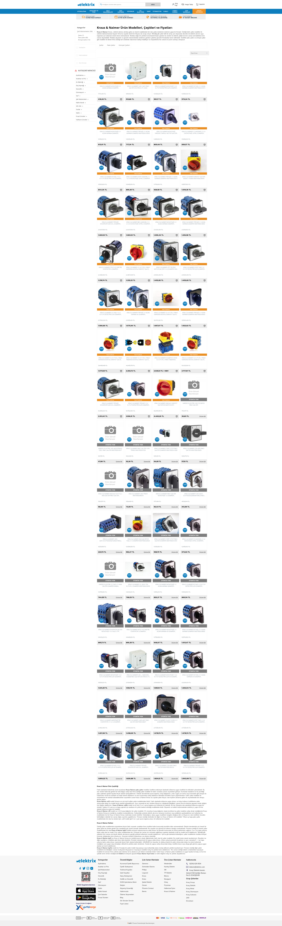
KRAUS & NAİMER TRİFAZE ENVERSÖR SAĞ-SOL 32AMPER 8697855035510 (138, 766)
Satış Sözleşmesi (126, 876)
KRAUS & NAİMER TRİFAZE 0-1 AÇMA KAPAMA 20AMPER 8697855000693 (138, 132)
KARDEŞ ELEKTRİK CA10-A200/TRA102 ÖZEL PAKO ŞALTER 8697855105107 (110, 449)
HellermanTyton (169, 888)
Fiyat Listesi (124, 904)
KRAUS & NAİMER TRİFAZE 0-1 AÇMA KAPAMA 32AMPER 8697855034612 (193, 223)
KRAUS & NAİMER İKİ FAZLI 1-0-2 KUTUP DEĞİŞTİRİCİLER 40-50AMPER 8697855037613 (110, 766)
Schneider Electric (148, 867)
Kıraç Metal (190, 888)
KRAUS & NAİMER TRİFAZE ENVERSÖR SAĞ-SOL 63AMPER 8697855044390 (110, 404)
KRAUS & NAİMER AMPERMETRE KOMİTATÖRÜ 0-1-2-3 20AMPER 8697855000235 (110, 721)
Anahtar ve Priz (93, 11)
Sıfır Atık (78, 106)
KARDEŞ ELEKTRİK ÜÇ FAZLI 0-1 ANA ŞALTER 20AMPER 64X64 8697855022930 (110, 585)
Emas (144, 876)
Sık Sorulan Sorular (127, 901)
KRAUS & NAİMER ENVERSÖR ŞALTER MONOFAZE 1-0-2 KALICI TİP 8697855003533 (110, 630)
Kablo (165, 11)
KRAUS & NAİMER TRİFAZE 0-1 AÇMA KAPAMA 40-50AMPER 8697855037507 (138, 313)
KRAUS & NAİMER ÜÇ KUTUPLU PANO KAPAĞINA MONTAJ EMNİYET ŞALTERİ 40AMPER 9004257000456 (110, 359)
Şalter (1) (81, 35)
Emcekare (189, 901)
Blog (121, 897)
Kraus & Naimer (169, 891)
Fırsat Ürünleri (199, 11)
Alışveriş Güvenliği (126, 888)
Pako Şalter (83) (83, 38)
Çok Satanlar (186, 11)
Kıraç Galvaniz (191, 895)
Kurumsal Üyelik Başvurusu (129, 863)
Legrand (145, 873)
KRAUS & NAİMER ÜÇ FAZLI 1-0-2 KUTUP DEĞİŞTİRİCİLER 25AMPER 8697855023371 (110, 313)
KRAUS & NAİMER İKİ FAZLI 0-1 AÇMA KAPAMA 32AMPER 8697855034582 (193, 630)
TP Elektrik (168, 873)
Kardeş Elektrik (169, 867)
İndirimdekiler (83, 55)
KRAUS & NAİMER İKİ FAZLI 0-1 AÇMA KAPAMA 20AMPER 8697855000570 (193, 87)
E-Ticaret (134, 923)
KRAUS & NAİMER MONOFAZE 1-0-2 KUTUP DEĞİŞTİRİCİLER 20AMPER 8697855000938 (166, 87)
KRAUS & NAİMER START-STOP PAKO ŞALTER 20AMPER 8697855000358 (165, 449)
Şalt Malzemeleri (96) (85, 31)
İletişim (122, 885)
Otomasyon (157, 11)
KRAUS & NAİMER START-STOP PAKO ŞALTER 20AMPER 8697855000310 (165, 540)
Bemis (144, 891)
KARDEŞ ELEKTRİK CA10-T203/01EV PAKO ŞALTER (194, 404)
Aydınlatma (81, 11)
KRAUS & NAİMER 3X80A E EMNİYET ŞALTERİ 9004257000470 (165, 404)
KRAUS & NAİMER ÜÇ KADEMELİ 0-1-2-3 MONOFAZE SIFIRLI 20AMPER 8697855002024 (194, 132)
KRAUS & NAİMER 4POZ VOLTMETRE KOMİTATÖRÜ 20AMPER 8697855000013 (138, 630)
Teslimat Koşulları (126, 870)
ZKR (187, 898)
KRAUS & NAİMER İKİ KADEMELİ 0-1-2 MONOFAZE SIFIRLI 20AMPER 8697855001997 (193, 540)
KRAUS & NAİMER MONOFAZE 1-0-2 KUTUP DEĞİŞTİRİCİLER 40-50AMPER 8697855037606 (166, 676)
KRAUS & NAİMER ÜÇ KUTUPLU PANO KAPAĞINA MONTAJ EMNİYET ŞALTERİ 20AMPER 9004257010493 (138, 268)
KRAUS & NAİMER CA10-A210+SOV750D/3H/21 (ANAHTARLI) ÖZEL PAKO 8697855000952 (110, 540)
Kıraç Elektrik (190, 885)
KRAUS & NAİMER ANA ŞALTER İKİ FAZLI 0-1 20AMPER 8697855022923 (138, 540)
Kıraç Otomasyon (192, 891)
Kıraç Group (190, 882)
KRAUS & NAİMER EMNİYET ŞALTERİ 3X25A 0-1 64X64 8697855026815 (193, 177)
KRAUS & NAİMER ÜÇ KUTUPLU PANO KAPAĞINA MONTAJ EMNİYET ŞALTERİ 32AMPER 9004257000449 (166, 313)
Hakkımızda (124, 891)
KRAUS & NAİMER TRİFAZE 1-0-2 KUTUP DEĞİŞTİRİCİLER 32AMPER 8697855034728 (193, 766)
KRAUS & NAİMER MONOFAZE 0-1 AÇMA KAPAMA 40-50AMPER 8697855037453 (165, 630)
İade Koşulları (125, 873)
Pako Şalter (111, 45)
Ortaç (166, 882)
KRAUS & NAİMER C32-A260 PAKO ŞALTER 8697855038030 (166, 766)
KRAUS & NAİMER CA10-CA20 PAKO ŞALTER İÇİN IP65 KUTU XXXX (138, 87)
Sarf (149, 11)
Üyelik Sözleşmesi (126, 867)
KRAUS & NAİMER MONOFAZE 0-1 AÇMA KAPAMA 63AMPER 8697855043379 (165, 223)
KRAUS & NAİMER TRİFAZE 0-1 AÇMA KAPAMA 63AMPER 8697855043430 (193, 313)
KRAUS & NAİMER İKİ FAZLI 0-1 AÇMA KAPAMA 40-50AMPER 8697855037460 (193, 676)
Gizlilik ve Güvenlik (126, 879)
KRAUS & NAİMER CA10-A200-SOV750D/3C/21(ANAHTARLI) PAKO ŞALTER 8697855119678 (193, 494)
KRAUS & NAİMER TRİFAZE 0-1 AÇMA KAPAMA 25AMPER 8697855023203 (165, 177)
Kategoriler (81, 27)
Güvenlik (130, 11)
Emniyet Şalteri (124, 45)
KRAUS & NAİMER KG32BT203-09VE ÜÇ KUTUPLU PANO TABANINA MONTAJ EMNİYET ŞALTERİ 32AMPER (166, 359)
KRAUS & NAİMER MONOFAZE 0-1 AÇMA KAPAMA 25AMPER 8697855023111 (110, 132)
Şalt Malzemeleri (108, 11)
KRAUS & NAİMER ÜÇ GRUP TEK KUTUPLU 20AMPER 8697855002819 (138, 585)
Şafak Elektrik (147, 882)
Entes (144, 879)
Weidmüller (168, 863)
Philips (144, 870)
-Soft (129, 923)
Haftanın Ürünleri (81, 120)
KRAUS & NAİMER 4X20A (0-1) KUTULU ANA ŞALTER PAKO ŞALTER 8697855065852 (110, 494)
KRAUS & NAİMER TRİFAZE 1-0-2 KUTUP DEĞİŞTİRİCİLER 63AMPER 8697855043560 (138, 404)
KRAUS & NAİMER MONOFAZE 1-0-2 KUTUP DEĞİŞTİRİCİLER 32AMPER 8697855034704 (110, 676)
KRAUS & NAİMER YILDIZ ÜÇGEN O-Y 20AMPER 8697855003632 (165, 721)
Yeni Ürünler (83, 63)
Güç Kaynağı (121, 11)
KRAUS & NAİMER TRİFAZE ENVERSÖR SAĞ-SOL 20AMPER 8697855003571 (110, 223)
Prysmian (167, 885)
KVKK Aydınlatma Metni (128, 882)
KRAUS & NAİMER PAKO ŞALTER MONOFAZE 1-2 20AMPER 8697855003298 (166, 494)
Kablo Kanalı (174, 11)
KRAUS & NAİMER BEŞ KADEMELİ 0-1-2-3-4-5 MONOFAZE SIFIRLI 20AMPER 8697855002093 (138, 223)
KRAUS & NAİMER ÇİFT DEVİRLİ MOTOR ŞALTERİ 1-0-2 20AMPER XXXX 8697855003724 (166, 268)
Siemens (145, 863)
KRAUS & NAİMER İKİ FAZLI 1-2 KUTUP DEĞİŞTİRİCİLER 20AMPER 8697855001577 (193, 585)
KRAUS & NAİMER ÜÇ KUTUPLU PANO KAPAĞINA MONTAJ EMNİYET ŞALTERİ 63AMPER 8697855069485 (194, 359)
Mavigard (167, 879)
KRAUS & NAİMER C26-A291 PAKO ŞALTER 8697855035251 (193, 449)
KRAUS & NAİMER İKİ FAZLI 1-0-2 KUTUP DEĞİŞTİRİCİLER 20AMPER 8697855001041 (110, 177)
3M (165, 870)
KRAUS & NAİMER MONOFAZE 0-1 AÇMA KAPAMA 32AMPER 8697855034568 (165, 585)
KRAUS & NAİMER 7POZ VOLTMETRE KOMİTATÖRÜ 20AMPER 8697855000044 (110, 268)
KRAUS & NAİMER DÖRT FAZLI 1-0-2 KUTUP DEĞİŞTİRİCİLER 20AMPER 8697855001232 (194, 721)
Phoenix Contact (148, 888)
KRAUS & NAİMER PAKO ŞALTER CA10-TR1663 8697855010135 (138, 449)
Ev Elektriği (140, 11)
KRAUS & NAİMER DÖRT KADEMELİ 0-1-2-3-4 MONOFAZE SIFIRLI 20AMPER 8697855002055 (138, 177)
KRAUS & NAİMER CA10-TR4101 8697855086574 (138, 494)
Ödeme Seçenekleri (127, 894)
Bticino (166, 876)
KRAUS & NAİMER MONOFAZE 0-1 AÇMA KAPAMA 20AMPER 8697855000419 (110, 87)
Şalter (101, 45)
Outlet (78, 109)
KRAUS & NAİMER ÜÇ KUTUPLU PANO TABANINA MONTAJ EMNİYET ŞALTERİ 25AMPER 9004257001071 (138, 359)
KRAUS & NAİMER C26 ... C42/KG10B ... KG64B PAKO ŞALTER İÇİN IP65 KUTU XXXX (138, 676)
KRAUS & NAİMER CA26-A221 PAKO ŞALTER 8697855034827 (138, 721)
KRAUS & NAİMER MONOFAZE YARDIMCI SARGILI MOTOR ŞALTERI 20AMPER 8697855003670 (166, 132)
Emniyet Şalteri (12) (84, 40)
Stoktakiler (82, 47)
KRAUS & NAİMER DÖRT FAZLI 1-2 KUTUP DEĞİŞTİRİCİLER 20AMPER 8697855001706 (193, 268)
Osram (144, 885)
